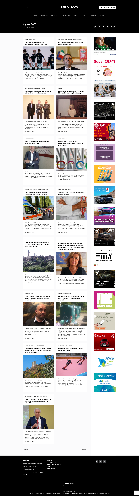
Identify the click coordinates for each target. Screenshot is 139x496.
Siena (27, 39)
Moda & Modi (68, 189)
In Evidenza (34, 88)
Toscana (70, 39)
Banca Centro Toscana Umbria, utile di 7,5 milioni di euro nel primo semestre (38, 92)
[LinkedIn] (103, 27)
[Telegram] (111, 27)
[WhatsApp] (115, 27)
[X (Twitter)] (99, 27)
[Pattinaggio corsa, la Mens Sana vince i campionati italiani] (71, 364)
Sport (102, 15)
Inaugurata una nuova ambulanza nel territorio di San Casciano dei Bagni (36, 193)
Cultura (53, 15)
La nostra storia (51, 462)
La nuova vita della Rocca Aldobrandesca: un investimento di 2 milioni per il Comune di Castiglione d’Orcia (38, 350)
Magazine (93, 15)
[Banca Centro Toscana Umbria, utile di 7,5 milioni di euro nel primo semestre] (38, 107)
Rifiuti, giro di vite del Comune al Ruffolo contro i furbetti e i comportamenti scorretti (71, 298)
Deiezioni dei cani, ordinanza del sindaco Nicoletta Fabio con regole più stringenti (71, 92)
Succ (83, 449)
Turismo (76, 15)
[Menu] (23, 7)
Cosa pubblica (29, 396)
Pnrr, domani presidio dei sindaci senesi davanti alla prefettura (70, 43)
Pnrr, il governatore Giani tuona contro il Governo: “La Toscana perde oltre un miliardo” (38, 401)
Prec (26, 449)
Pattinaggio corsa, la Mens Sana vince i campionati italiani (70, 349)
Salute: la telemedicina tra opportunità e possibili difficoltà (71, 193)
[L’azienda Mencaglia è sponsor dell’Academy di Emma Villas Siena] (38, 58)
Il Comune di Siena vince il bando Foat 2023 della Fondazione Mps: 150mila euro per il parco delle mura (38, 244)
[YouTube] (104, 461)
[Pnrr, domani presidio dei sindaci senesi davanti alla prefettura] (71, 58)
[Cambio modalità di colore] (28, 7)
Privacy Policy (51, 468)
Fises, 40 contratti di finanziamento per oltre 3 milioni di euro (37, 142)
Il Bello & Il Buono (30, 239)
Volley (34, 39)
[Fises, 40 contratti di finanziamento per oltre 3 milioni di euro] (38, 157)
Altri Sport (62, 345)
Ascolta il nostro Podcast (108, 7)
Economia (43, 15)
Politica (28, 293)
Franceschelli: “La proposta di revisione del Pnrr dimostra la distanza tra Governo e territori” (38, 298)
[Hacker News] (107, 27)
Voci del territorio (65, 15)
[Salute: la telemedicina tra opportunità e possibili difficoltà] (71, 208)
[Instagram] (100, 461)
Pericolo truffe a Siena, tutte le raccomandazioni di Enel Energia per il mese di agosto (70, 143)
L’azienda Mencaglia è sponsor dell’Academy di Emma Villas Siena (36, 43)
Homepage (49, 460)
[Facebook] (95, 27)
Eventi (84, 15)
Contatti (49, 466)
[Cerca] (23, 15)
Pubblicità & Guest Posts (54, 464)
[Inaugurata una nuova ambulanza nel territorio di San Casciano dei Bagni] (38, 208)
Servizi (27, 189)
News (35, 15)
